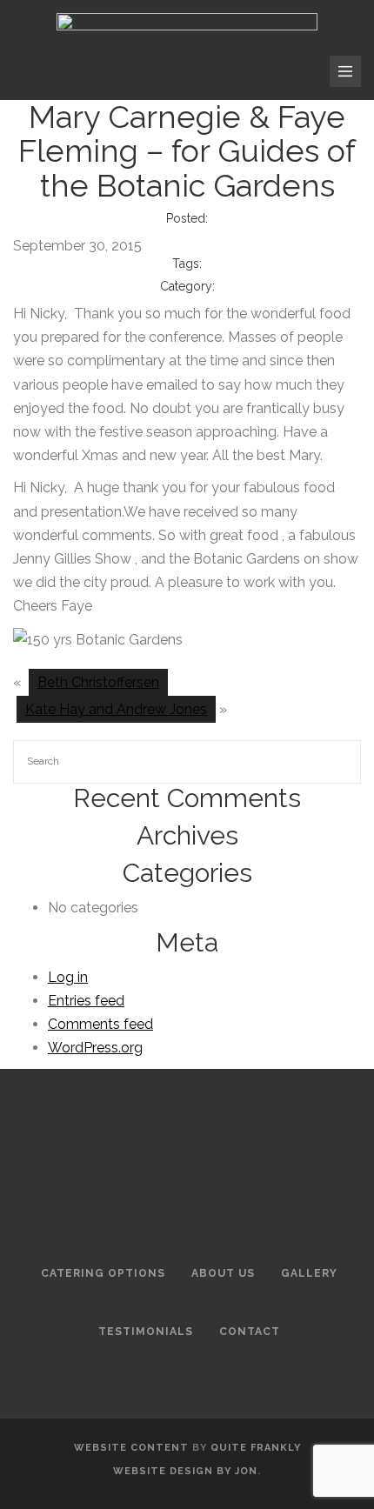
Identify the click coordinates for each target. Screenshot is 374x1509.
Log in (68, 977)
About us (223, 1273)
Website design (163, 1471)
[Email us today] (115, 71)
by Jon (237, 1471)
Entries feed (86, 1000)
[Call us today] (154, 71)
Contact (249, 1331)
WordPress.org (95, 1047)
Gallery (309, 1273)
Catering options (103, 1273)
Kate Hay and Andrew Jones (116, 709)
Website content (131, 1447)
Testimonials (145, 1331)
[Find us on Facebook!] (227, 71)
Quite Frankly (255, 1447)
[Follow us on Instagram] (188, 71)
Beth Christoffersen (98, 682)
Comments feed (100, 1024)
